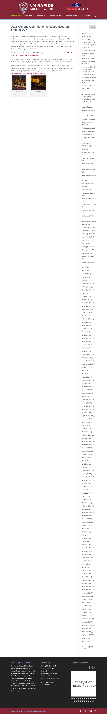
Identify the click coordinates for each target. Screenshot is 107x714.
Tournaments (86, 243)
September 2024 (87, 309)
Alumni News (86, 116)
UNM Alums (85, 253)
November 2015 (87, 551)
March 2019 (86, 432)
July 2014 (85, 602)
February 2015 (86, 580)
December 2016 (87, 512)
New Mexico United (88, 164)
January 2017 (86, 509)
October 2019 (86, 412)
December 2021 (87, 361)
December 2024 (87, 303)
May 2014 (85, 609)
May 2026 (85, 277)
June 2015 (85, 567)
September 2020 (87, 393)
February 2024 (86, 319)
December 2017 (87, 477)
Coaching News (87, 131)
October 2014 (86, 593)
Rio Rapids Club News (89, 199)
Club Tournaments (88, 119)
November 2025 (87, 290)
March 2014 (86, 615)
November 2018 (87, 445)
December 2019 (87, 406)
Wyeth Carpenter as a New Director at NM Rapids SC (89, 80)
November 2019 (87, 409)
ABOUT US (28, 16)
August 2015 (86, 561)
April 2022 (85, 351)
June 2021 (85, 370)
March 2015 (86, 577)
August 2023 (86, 329)
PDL (83, 186)
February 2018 (86, 470)
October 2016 (86, 519)
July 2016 (85, 528)
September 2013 (87, 635)
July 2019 (85, 422)
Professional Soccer (88, 193)
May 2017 (85, 496)
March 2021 (86, 377)
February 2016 (86, 541)
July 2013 (85, 641)
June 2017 (85, 493)
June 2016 (85, 532)
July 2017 (85, 490)
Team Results (86, 237)
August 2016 (86, 525)
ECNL (83, 149)
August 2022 (86, 345)
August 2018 (86, 454)
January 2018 (86, 474)
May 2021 (85, 374)
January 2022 (86, 358)
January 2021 (86, 383)
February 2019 (86, 435)
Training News (86, 247)
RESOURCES (86, 16)
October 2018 (86, 448)
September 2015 (87, 557)
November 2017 (87, 480)
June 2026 (85, 274)
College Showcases (88, 137)
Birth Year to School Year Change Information (88, 88)
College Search (87, 134)
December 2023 (87, 325)
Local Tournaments (88, 158)
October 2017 (86, 483)
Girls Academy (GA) (88, 152)
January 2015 (86, 583)
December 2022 (87, 338)
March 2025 (86, 300)
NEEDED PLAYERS (16, 16)
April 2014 (85, 612)
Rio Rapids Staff (87, 227)
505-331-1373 (45, 676)
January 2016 (86, 544)
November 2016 (87, 515)
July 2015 (85, 564)
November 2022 (87, 341)
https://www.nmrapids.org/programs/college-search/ (28, 73)
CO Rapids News (87, 128)
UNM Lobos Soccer (88, 256)
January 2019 (86, 438)
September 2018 (87, 451)
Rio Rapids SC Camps (89, 204)
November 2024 (87, 306)
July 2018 (85, 457)
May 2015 (85, 570)
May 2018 (85, 461)
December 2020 (87, 387)
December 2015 (87, 548)
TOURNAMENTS (71, 16)
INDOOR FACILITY (56, 16)
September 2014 (87, 596)
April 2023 (85, 335)
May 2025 (85, 293)
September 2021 (87, 364)
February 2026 (86, 283)
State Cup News (87, 234)
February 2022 (86, 354)
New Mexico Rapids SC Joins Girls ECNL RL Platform (88, 61)
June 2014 (85, 606)
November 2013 (87, 628)
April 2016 (85, 538)
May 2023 (85, 332)
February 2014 (86, 619)
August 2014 (86, 599)
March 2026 (86, 280)
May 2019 (85, 425)
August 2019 (86, 419)
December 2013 (87, 625)
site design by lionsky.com (36, 711)
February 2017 (86, 506)
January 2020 (86, 403)
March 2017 (86, 503)
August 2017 (86, 486)
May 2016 (85, 535)
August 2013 (86, 638)
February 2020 (86, 399)
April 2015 (85, 573)
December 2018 (87, 441)
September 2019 (87, 416)
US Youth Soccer (87, 262)
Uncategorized (86, 250)
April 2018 (85, 464)
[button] (94, 667)
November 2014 (87, 590)
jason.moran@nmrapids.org (50, 678)
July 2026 (85, 270)
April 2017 (85, 499)
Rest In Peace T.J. (88, 36)
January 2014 (86, 622)
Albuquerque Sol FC (88, 110)
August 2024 (86, 312)
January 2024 (86, 322)
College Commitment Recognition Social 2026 (89, 53)
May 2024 (85, 316)
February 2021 (86, 380)
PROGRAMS (41, 16)
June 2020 (85, 396)
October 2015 (86, 554)
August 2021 (86, 367)
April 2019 (85, 428)
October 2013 (86, 632)
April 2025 (85, 296)
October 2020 (86, 390)
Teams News (86, 240)
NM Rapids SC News (88, 169)
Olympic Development (89, 175)
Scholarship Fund (87, 230)
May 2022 (85, 348)
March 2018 (86, 467)
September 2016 (87, 522)
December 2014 (87, 586)
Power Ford (85, 190)
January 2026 (86, 287)
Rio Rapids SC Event (88, 210)
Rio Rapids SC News (88, 216)
